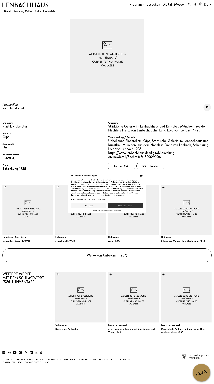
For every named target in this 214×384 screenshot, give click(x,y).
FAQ (20, 362)
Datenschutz (53, 359)
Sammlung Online (22, 11)
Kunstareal (8, 362)
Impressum (70, 359)
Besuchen (153, 4)
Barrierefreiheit (87, 359)
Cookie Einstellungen (38, 362)
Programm (137, 4)
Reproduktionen (24, 359)
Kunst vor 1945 (121, 166)
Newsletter (105, 359)
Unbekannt (16, 108)
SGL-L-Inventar (150, 166)
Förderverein (122, 359)
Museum (180, 4)
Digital (7, 11)
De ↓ (208, 4)
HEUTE (201, 373)
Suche (38, 11)
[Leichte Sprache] (200, 3)
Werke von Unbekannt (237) (107, 255)
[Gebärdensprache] (195, 4)
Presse (40, 359)
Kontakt (7, 359)
